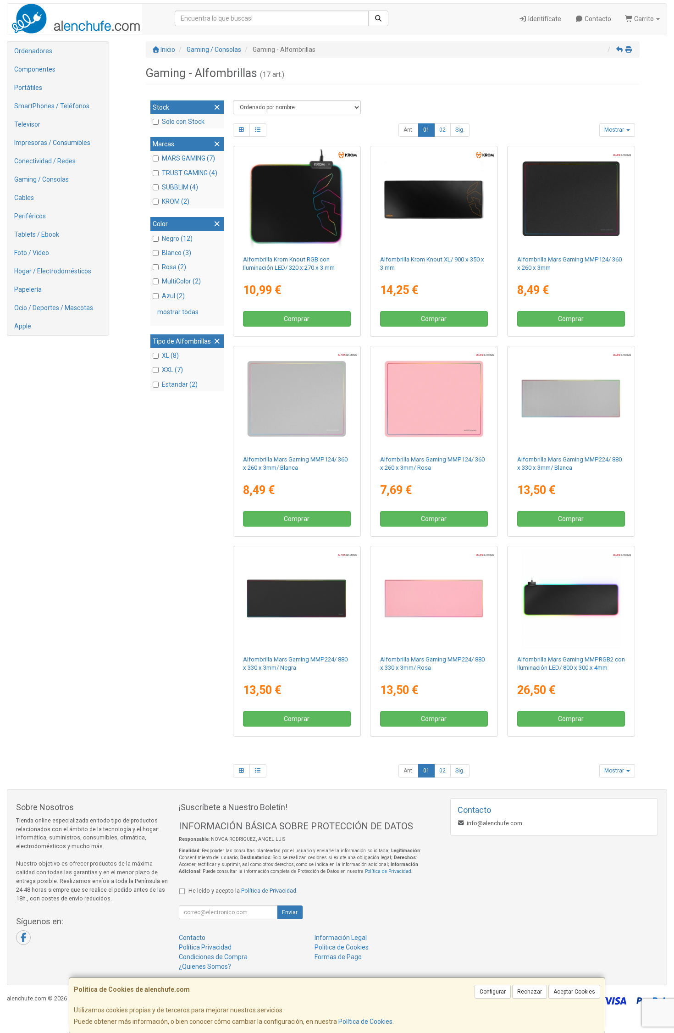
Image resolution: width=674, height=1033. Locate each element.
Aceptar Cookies (574, 992)
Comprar (296, 318)
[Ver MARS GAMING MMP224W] (571, 399)
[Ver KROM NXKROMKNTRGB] (296, 199)
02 (442, 130)
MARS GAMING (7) (188, 158)
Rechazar (529, 992)
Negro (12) (177, 238)
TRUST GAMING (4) (189, 173)
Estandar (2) (180, 384)
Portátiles (28, 87)
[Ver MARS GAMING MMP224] (296, 599)
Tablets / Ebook (36, 234)
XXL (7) (172, 369)
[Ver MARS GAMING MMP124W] (296, 399)
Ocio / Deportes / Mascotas (53, 307)
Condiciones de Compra (213, 957)
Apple (22, 326)
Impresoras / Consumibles (52, 142)
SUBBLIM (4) (180, 187)
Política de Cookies (365, 1021)
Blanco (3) (176, 252)
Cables (24, 197)
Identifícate (544, 18)
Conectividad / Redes (45, 161)
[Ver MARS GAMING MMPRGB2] (571, 599)
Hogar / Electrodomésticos (52, 271)
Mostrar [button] (614, 130)
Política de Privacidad (388, 871)
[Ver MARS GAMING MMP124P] (434, 399)
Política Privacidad (205, 947)
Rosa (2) (174, 267)
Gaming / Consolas (41, 179)
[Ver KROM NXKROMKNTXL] (434, 199)
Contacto (597, 18)
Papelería (28, 289)
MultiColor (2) (181, 281)
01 (426, 130)
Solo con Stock (183, 121)
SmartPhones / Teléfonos (51, 106)
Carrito (644, 18)
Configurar (493, 992)
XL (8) (170, 355)
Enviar (290, 912)
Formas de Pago (338, 957)
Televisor (27, 124)
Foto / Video (31, 252)
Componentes (34, 69)
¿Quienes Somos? (205, 966)
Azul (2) (173, 296)
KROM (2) (175, 201)
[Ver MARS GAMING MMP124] (571, 199)
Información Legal (341, 937)
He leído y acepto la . (243, 890)
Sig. (459, 130)
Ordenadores (33, 51)
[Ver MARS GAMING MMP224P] (434, 599)
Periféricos (30, 216)
